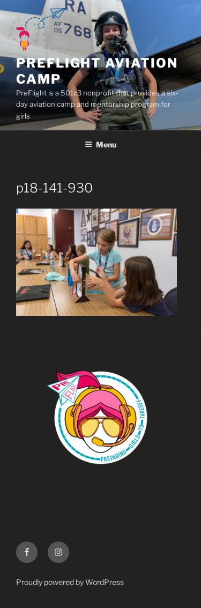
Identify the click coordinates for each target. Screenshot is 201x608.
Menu (106, 144)
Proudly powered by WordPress (70, 582)
